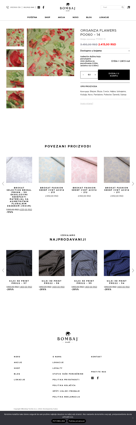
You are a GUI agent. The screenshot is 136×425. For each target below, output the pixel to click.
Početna (32, 17)
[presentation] (3, 183)
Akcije (18, 362)
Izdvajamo (121, 91)
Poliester (108, 95)
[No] (132, 418)
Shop (47, 17)
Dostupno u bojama (91, 51)
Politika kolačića (64, 385)
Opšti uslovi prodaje (66, 391)
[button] (66, 223)
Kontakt (96, 357)
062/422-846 (28, 7)
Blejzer (93, 91)
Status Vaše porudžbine (68, 374)
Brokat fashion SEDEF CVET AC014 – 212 (84, 190)
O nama (57, 357)
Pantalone (98, 95)
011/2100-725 (15, 7)
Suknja (123, 95)
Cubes (55, 409)
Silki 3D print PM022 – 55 (84, 282)
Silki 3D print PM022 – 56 (52, 282)
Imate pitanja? (86, 104)
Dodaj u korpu (114, 74)
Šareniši (116, 95)
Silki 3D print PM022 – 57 (19, 282)
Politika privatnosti (66, 379)
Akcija (61, 17)
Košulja (83, 95)
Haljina (113, 91)
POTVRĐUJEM (59, 421)
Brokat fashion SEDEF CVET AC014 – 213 (51, 190)
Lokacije (104, 17)
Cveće (106, 91)
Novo (75, 17)
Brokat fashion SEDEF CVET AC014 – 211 (116, 190)
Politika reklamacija (66, 397)
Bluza (99, 91)
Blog (89, 17)
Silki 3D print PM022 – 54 (117, 282)
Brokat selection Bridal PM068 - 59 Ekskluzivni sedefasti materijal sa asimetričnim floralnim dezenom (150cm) (19, 197)
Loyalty (58, 368)
